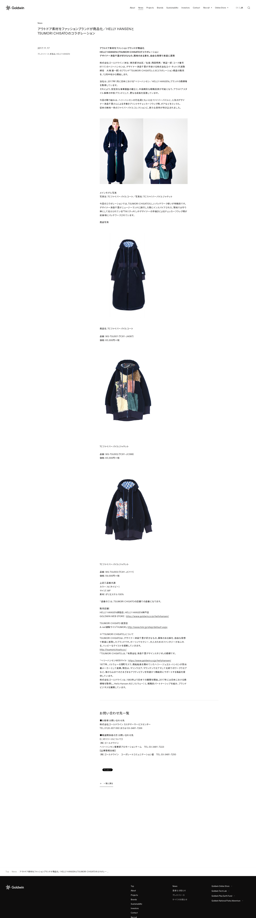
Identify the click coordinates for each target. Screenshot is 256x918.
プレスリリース (43, 54)
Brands (160, 8)
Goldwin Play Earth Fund (222, 896)
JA (241, 8)
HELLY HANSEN (63, 54)
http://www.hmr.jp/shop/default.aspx (147, 627)
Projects (150, 8)
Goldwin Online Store (220, 886)
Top (7, 871)
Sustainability (172, 8)
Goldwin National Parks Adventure (226, 901)
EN (237, 8)
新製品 (52, 54)
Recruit (206, 8)
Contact (134, 913)
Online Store (220, 8)
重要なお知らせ (179, 890)
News (14, 871)
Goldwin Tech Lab (219, 891)
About (133, 890)
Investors (185, 8)
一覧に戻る (108, 783)
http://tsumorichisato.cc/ (113, 649)
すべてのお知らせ (180, 899)
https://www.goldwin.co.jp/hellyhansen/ (147, 616)
